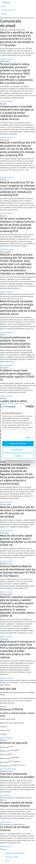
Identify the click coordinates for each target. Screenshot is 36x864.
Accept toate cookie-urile (18, 443)
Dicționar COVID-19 (8, 10)
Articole (4, 14)
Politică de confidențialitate (14, 853)
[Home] (6, 2)
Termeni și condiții (11, 857)
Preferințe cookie (16, 449)
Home (3, 6)
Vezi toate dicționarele (8, 769)
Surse (7, 861)
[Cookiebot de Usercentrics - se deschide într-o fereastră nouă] (26, 406)
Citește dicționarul (6, 738)
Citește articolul (5, 795)
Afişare (28, 437)
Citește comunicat (6, 59)
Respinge (18, 456)
